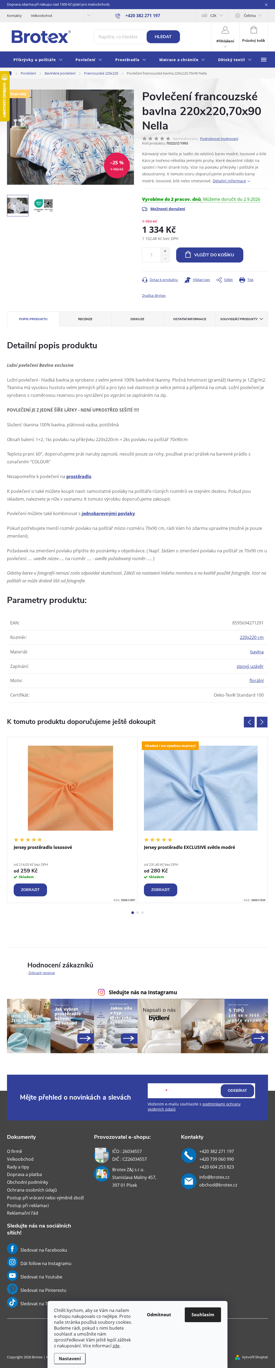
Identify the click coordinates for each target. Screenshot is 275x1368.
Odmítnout (159, 1315)
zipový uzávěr (250, 666)
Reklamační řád (22, 1213)
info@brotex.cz (214, 1177)
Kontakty (14, 15)
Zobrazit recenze (41, 972)
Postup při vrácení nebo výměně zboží (45, 1198)
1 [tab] (132, 912)
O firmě (14, 1151)
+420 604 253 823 (216, 1167)
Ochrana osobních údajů (32, 1190)
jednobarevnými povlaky (108, 513)
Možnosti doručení (167, 208)
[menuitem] (38, 59)
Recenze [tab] (85, 319)
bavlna (257, 652)
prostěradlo (78, 476)
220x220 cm (252, 637)
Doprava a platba (24, 1174)
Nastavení (70, 1359)
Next (262, 722)
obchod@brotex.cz (218, 1185)
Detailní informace (229, 180)
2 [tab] (137, 912)
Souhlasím (202, 1315)
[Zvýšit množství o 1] (165, 251)
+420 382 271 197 (216, 1151)
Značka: (154, 295)
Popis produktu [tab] (33, 319)
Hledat (163, 37)
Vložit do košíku (214, 255)
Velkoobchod (41, 15)
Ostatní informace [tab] (189, 319)
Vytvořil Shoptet (255, 1357)
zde (116, 1346)
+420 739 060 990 (216, 1159)
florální (256, 680)
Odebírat (237, 1090)
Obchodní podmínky (27, 1182)
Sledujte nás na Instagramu (143, 992)
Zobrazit (30, 889)
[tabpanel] (72, 820)
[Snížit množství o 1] (165, 258)
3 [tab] (142, 912)
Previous (249, 722)
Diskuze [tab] (137, 319)
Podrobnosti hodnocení (219, 138)
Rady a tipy (18, 1167)
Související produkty (239, 319)
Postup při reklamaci (28, 1205)
